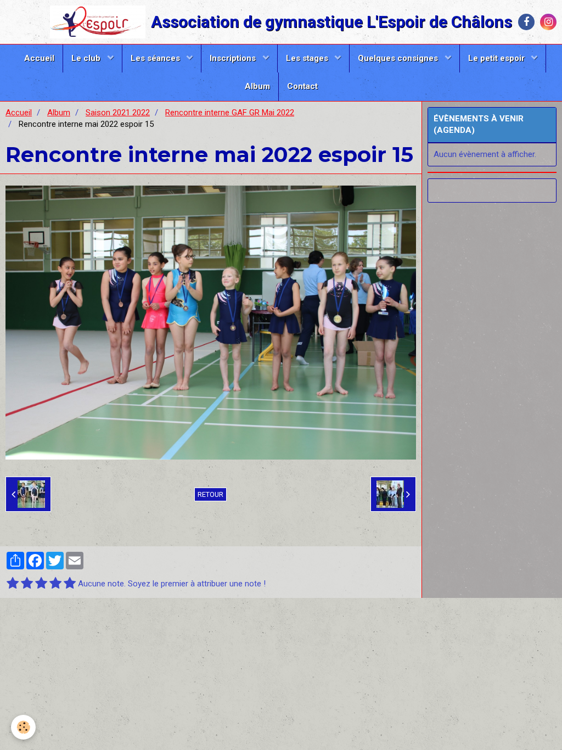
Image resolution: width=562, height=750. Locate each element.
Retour (210, 494)
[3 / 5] (41, 584)
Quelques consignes (399, 58)
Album (257, 86)
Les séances (156, 58)
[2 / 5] (27, 584)
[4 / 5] (55, 584)
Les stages (308, 58)
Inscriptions (234, 58)
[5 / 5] (70, 584)
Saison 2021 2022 (118, 112)
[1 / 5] (13, 584)
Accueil (39, 58)
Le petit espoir (497, 58)
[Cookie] (23, 727)
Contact (302, 86)
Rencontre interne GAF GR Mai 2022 (229, 112)
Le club (87, 58)
